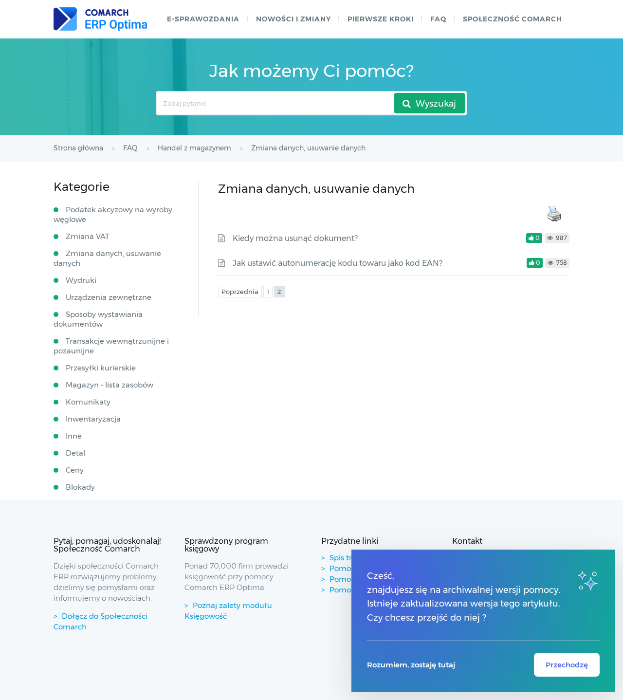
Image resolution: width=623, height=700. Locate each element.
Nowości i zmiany (293, 19)
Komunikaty (88, 401)
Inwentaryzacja (93, 419)
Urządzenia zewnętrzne (108, 297)
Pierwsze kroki (381, 19)
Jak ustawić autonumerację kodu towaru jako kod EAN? (337, 263)
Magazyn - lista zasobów (109, 384)
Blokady (80, 487)
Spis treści (348, 557)
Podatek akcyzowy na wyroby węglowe (113, 214)
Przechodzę (567, 664)
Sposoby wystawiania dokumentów (98, 319)
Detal (75, 453)
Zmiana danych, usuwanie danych (107, 258)
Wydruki (81, 280)
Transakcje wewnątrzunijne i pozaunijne (111, 345)
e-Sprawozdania (203, 19)
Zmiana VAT (88, 236)
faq (438, 19)
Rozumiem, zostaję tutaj (411, 664)
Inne (74, 436)
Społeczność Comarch (512, 19)
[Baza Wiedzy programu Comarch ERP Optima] (100, 19)
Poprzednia (239, 291)
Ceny (75, 470)
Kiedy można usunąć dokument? (295, 238)
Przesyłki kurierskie (101, 367)
